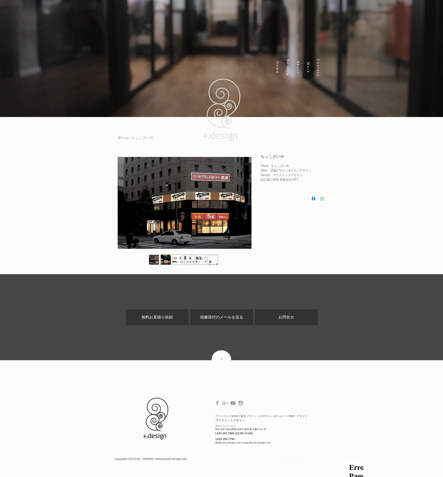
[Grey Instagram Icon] (241, 403)
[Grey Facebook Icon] (217, 403)
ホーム (123, 138)
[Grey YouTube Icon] (233, 403)
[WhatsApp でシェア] (322, 198)
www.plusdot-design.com (257, 442)
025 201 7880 (226, 433)
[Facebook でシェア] (313, 198)
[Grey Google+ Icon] (225, 403)
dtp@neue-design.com (228, 442)
